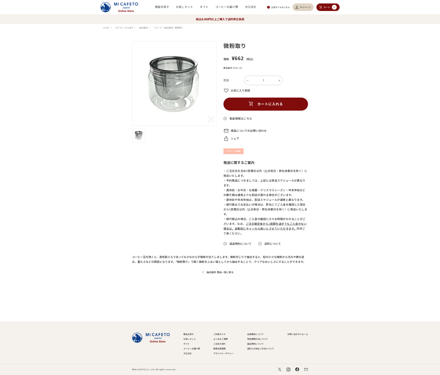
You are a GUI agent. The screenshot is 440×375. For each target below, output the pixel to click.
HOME (106, 27)
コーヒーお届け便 (226, 7)
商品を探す (162, 7)
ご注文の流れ (219, 343)
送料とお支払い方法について (260, 348)
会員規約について (255, 334)
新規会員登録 (219, 348)
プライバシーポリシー (223, 353)
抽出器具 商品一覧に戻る (220, 272)
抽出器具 (143, 27)
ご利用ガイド (219, 334)
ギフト (204, 7)
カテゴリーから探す (124, 27)
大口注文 (250, 7)
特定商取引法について (257, 339)
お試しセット (184, 7)
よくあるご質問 (220, 339)
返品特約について (255, 343)
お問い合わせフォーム (297, 334)
